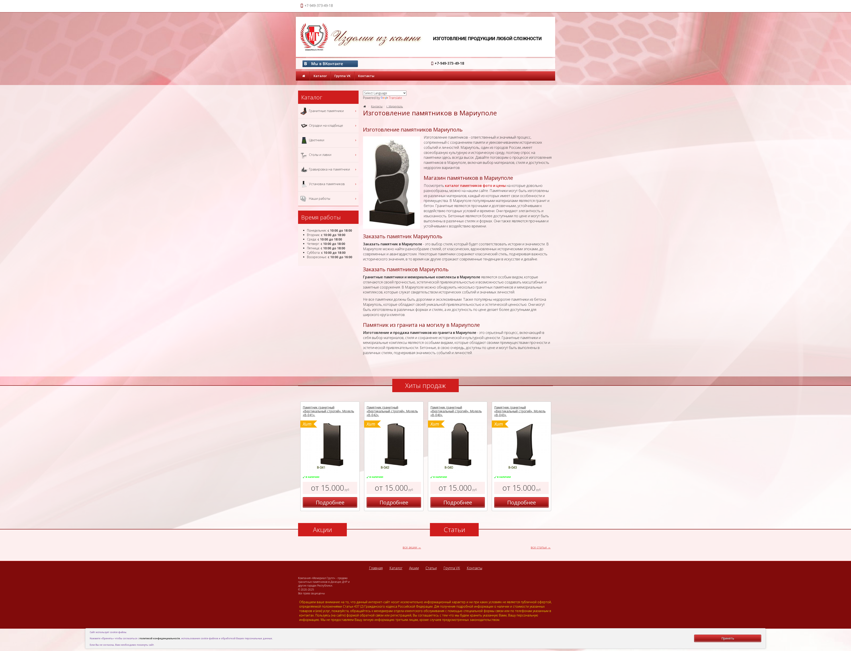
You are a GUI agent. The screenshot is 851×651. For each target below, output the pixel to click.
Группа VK (342, 76)
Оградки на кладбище (325, 125)
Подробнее (330, 502)
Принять (727, 638)
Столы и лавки (319, 154)
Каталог (320, 76)
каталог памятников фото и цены (475, 185)
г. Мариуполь (394, 106)
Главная (376, 568)
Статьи (431, 568)
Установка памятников (326, 183)
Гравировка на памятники (329, 169)
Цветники (316, 140)
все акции (410, 547)
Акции (414, 568)
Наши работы (319, 198)
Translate (395, 98)
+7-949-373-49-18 (449, 63)
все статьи (539, 547)
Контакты (366, 76)
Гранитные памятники (326, 110)
